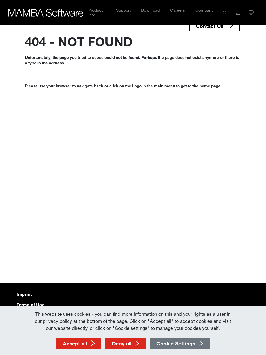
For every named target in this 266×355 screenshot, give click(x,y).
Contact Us (210, 26)
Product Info (95, 12)
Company (204, 10)
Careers (177, 10)
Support (123, 10)
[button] (225, 12)
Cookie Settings (175, 343)
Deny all (121, 343)
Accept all (75, 343)
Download (150, 10)
